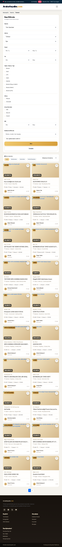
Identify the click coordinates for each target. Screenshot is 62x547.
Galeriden (22, 159)
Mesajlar (34, 524)
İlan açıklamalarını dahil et (13, 138)
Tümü (6, 159)
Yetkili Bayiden (32, 159)
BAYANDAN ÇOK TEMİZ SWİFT (42, 377)
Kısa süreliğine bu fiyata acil (12, 181)
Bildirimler (5, 536)
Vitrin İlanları (6, 521)
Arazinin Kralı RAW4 (38, 474)
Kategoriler (6, 519)
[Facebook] (8, 509)
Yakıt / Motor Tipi (9, 65)
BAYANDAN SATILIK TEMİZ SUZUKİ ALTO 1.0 (45, 246)
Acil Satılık (7, 409)
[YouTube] (16, 509)
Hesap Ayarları (6, 538)
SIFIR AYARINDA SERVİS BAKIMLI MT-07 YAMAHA (47, 442)
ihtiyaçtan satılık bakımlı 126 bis (13, 311)
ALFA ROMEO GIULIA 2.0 (40, 181)
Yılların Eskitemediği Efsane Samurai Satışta (46, 409)
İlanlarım (34, 519)
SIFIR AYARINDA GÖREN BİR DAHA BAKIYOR (16, 344)
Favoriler (34, 521)
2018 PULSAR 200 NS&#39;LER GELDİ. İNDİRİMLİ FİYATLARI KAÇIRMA (24, 442)
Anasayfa (5, 12)
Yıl (5, 56)
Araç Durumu (8, 107)
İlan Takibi (5, 533)
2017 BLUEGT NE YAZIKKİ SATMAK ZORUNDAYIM (18, 246)
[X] (12, 509)
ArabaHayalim (12, 6)
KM (5, 121)
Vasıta (12, 12)
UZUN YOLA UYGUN (38, 311)
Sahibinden (14, 159)
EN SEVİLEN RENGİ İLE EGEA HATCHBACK (16, 214)
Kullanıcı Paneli (36, 516)
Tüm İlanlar (5, 516)
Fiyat (5, 47)
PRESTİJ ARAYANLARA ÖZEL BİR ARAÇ (15, 377)
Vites (6, 96)
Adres (6, 33)
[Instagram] (4, 509)
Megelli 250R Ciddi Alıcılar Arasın (42, 279)
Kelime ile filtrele (9, 130)
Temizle (31, 148)
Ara (31, 143)
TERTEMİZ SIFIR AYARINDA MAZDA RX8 (15, 279)
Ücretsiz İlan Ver (7, 531)
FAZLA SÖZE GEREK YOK (11, 474)
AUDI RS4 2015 (37, 344)
